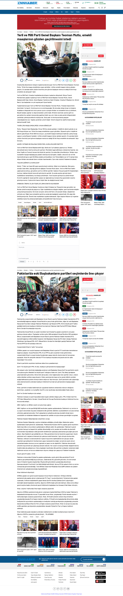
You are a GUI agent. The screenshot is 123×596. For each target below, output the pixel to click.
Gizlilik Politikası (55, 594)
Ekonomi (45, 7)
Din (62, 12)
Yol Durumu (89, 565)
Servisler (29, 7)
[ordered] (37, 262)
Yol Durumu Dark (21, 575)
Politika (78, 12)
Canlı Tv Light (20, 577)
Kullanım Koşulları (72, 594)
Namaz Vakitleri (29, 565)
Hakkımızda (44, 594)
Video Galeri (73, 575)
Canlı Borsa (48, 572)
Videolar (75, 7)
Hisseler (71, 565)
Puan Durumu (62, 565)
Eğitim (66, 12)
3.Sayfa (45, 12)
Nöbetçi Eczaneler (36, 577)
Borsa (19, 565)
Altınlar (61, 572)
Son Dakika (20, 7)
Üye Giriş (82, 572)
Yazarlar (83, 7)
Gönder (22, 261)
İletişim (49, 594)
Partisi (31, 516)
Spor (52, 7)
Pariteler (80, 565)
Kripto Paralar (101, 565)
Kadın (58, 7)
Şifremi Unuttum (84, 577)
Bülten (57, 12)
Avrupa (51, 12)
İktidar (34, 202)
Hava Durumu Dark (22, 572)
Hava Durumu (50, 565)
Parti (40, 202)
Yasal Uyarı (79, 594)
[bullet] (40, 262)
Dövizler (61, 575)
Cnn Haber (19, 32)
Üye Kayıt (82, 575)
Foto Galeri (67, 7)
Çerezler (62, 594)
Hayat (72, 12)
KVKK (65, 594)
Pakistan (25, 516)
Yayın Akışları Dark (36, 575)
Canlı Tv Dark (34, 572)
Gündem (37, 7)
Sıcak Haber (73, 582)
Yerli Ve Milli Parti (48, 202)
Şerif (42, 516)
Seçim (37, 516)
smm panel (34, 582)
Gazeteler (91, 7)
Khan (19, 516)
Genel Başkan (27, 202)
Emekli (20, 202)
